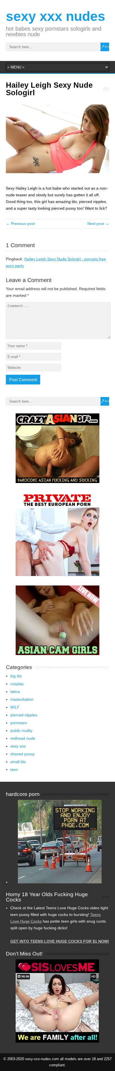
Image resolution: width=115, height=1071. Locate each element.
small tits (18, 761)
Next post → (98, 223)
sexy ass (18, 746)
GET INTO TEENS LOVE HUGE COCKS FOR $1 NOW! (59, 941)
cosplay (17, 684)
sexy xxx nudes (55, 16)
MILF (15, 707)
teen (14, 769)
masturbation (21, 699)
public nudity (21, 730)
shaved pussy (22, 754)
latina (15, 691)
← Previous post (20, 223)
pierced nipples (23, 715)
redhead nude (22, 738)
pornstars (18, 722)
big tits (16, 676)
